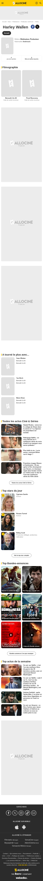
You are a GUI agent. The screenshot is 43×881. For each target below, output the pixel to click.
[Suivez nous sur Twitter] (15, 813)
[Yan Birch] (8, 386)
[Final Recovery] (32, 83)
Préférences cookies (33, 856)
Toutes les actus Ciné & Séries (22, 483)
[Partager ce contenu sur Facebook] (33, 27)
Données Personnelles (9, 858)
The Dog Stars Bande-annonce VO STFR (32, 591)
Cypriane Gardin (22, 494)
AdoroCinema (30, 843)
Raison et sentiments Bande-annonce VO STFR (11, 591)
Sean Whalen (21, 358)
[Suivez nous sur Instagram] (21, 813)
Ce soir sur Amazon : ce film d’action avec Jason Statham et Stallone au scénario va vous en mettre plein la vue (32, 708)
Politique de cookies (18, 856)
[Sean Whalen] (8, 366)
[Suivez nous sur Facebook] (9, 813)
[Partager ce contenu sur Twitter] (37, 27)
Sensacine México (19, 846)
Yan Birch (19, 378)
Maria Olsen (20, 398)
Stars (9, 21)
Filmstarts (8, 840)
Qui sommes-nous (15, 853)
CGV (8, 856)
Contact (5, 853)
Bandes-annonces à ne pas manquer (21, 653)
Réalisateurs (15, 21)
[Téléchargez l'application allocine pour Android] (25, 827)
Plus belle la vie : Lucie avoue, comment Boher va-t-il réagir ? (31, 452)
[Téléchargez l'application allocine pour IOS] (18, 827)
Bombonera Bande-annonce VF (11, 618)
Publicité (35, 853)
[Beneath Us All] (11, 83)
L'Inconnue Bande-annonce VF (11, 646)
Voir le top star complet (21, 555)
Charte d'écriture (36, 858)
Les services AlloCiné (14, 860)
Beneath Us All (11, 98)
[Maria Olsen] (8, 406)
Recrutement (27, 853)
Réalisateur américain (27, 21)
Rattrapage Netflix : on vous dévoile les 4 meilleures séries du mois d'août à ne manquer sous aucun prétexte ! (32, 441)
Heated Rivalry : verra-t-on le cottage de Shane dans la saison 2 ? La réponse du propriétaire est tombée (32, 428)
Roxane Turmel (21, 513)
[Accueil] (19, 3)
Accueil (4, 21)
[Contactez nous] (34, 813)
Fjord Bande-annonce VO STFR (32, 618)
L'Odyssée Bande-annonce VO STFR (32, 646)
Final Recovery (32, 98)
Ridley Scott (20, 533)
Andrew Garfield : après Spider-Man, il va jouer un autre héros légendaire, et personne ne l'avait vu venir (32, 696)
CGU (3, 856)
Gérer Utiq (26, 860)
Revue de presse (23, 858)
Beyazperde (9, 843)
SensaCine (29, 840)
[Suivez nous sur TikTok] (28, 813)
